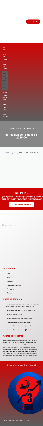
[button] (3, 153)
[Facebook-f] (19, 264)
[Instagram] (23, 264)
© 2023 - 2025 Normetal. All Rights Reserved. (21, 365)
